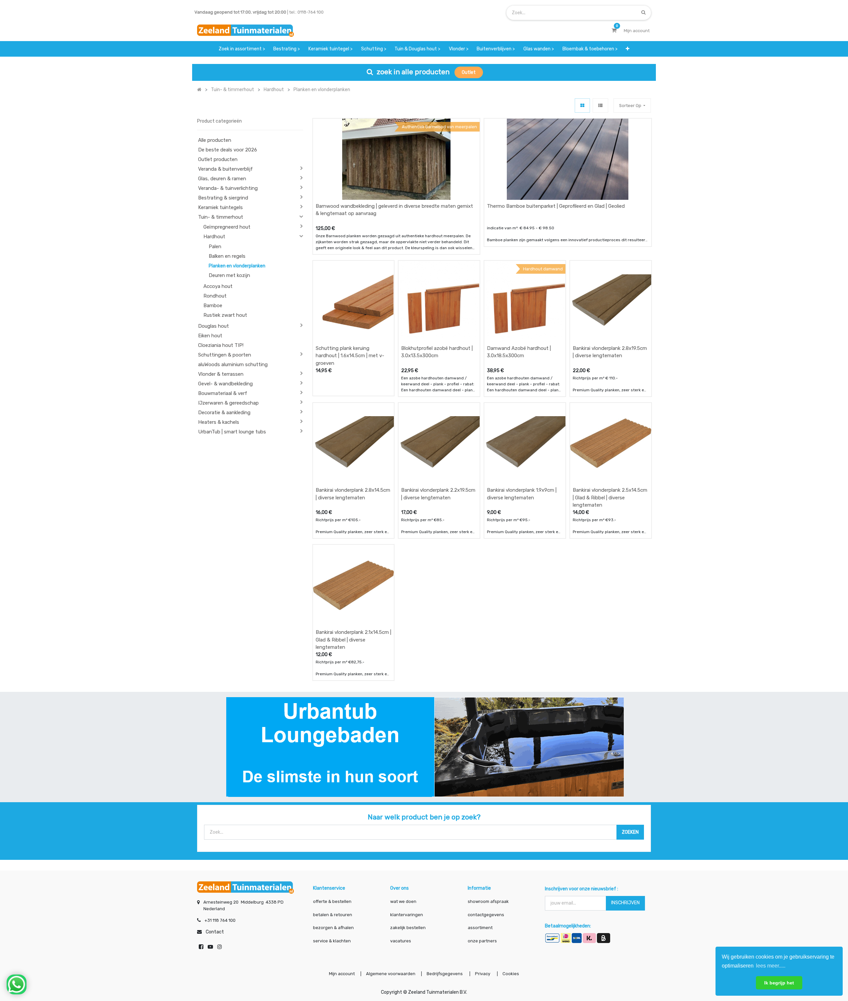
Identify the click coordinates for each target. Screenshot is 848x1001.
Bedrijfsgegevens (445, 973)
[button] (627, 49)
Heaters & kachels (218, 422)
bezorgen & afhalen (333, 927)
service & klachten (332, 940)
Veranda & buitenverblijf (225, 169)
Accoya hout (218, 286)
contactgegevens (486, 914)
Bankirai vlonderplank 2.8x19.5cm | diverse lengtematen (610, 352)
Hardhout (214, 237)
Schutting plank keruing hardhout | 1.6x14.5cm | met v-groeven (350, 355)
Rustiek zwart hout (225, 315)
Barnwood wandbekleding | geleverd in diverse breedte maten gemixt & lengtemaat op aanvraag (394, 210)
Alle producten (214, 140)
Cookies (511, 973)
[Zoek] (643, 12)
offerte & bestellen (332, 901)
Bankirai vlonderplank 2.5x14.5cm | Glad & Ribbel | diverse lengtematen (610, 497)
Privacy (483, 973)
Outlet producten (218, 159)
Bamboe (212, 305)
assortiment (480, 927)
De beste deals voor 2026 (227, 150)
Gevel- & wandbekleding (225, 384)
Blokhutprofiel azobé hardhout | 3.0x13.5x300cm (437, 352)
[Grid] (582, 105)
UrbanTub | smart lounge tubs (232, 432)
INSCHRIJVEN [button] (625, 903)
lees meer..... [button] (770, 966)
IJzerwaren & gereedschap (228, 403)
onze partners (482, 940)
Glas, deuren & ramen (222, 179)
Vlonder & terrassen (220, 374)
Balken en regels (227, 256)
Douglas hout (213, 326)
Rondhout (215, 296)
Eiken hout (210, 336)
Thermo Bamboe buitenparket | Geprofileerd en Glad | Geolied (556, 206)
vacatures (400, 940)
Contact (215, 932)
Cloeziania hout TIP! (220, 345)
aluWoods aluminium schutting (233, 364)
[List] (600, 105)
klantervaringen (406, 914)
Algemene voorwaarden (390, 973)
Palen (215, 247)
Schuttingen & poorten (224, 355)
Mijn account (342, 973)
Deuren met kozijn (229, 275)
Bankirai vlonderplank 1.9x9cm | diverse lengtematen (521, 494)
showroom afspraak (488, 901)
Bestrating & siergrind (223, 198)
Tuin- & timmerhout (220, 217)
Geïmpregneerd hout (226, 227)
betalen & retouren (332, 914)
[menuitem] (241, 49)
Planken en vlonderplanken (237, 266)
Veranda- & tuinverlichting (228, 188)
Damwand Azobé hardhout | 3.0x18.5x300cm (519, 352)
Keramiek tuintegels (220, 207)
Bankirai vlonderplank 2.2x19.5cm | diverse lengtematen (438, 494)
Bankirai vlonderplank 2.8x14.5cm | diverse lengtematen (353, 494)
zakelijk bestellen (408, 927)
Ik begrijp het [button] (779, 982)
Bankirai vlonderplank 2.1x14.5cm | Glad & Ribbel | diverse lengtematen (353, 639)
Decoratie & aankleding (224, 413)
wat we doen (403, 901)
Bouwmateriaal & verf (222, 393)
